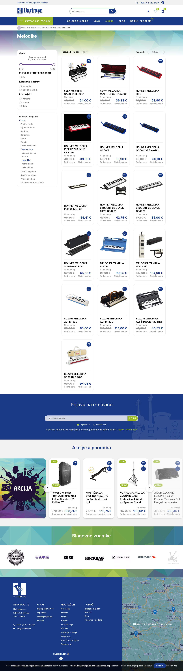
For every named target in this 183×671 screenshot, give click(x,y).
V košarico (89, 61)
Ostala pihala (27, 149)
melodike (27, 86)
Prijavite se (85, 424)
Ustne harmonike (29, 146)
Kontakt (40, 620)
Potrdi (159, 666)
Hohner (26, 102)
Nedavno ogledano (93, 620)
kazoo (25, 156)
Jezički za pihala (29, 175)
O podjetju (41, 612)
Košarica (64, 620)
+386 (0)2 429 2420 (147, 2)
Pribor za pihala (28, 179)
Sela (25, 106)
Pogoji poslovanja (69, 632)
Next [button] (150, 488)
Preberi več (171, 666)
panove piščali (29, 153)
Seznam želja (67, 624)
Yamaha (26, 99)
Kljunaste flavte (28, 127)
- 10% (54, 462)
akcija (56, 485)
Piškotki (64, 628)
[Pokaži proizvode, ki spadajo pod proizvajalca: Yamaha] (15, 557)
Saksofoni (25, 135)
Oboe (23, 138)
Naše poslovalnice (45, 609)
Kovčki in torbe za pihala (32, 182)
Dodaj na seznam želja (160, 61)
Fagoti (24, 142)
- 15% (156, 462)
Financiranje (66, 644)
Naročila (64, 612)
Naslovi (64, 617)
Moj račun (65, 609)
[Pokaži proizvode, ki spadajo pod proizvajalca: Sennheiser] (94, 557)
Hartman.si (24, 28)
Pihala (22, 120)
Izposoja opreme (44, 617)
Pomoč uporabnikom (70, 640)
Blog (87, 616)
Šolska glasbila (30, 90)
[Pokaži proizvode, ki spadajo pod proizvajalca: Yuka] (173, 557)
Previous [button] (47, 488)
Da (24, 77)
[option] (64, 488)
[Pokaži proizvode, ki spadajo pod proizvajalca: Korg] (42, 557)
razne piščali (28, 164)
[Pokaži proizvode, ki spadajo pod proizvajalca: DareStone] (147, 557)
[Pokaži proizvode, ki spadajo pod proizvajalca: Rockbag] (68, 557)
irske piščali (27, 167)
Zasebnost (65, 636)
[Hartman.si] (19, 589)
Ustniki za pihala (28, 171)
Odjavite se (101, 424)
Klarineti (24, 131)
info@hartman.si (24, 628)
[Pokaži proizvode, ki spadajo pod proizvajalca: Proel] (120, 557)
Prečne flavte (27, 124)
